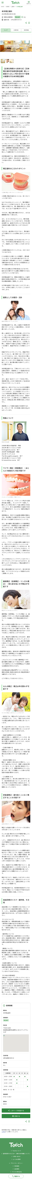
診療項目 (16, 30)
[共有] (26, 23)
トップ (6, 30)
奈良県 (7, 6)
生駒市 (13, 6)
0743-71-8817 (7, 1097)
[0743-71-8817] (16, 1176)
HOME (2, 6)
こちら (3, 1132)
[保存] (29, 23)
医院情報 (26, 30)
